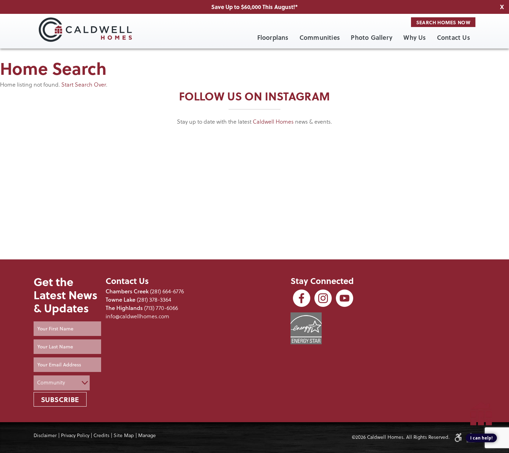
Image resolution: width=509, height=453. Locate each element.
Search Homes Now (443, 22)
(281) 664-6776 (167, 291)
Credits (101, 435)
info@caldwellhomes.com (137, 316)
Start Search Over (83, 84)
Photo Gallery (371, 37)
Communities (320, 37)
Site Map (124, 435)
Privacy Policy (75, 435)
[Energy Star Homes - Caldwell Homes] (306, 328)
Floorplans (272, 37)
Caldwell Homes (273, 121)
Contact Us (453, 37)
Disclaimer (45, 435)
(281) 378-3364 (154, 299)
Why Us (414, 37)
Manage (147, 435)
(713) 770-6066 (161, 308)
